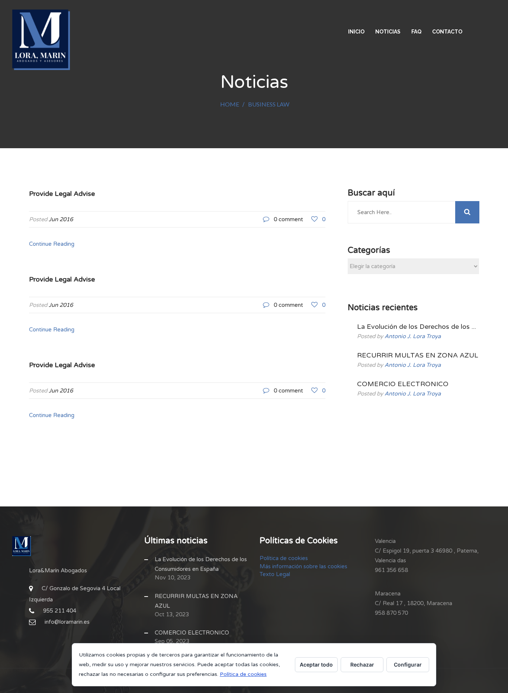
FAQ (416, 32)
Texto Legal (275, 574)
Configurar (408, 664)
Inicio (356, 32)
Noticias (388, 32)
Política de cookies (284, 558)
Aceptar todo (316, 664)
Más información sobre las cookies (303, 566)
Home (229, 104)
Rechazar (362, 664)
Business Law (268, 104)
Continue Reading (51, 244)
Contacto (447, 32)
